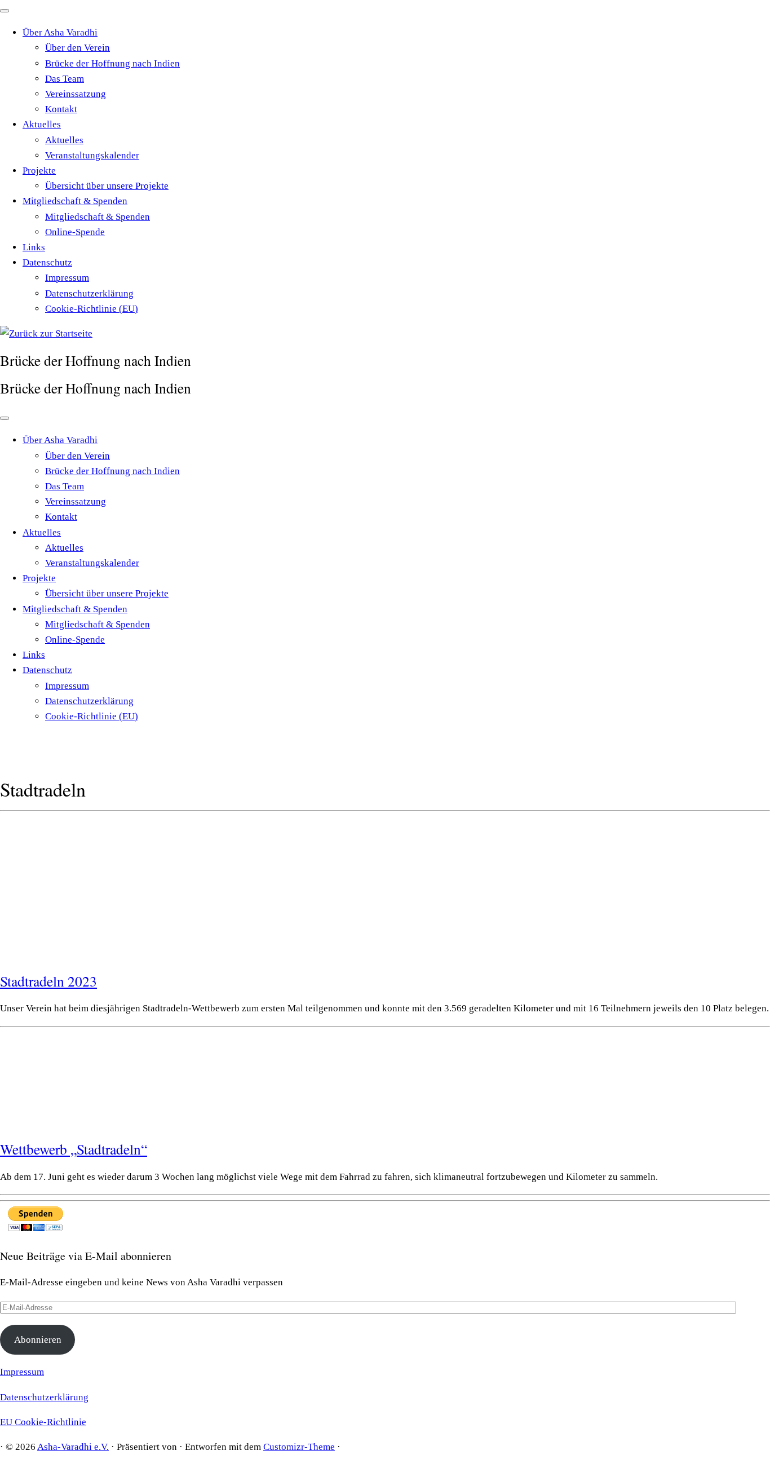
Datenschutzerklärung (89, 293)
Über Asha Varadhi (60, 32)
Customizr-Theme (299, 1446)
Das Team (64, 78)
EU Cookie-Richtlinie (43, 1422)
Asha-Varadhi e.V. (73, 1446)
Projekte (39, 170)
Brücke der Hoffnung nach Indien (112, 63)
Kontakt (61, 109)
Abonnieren (37, 1339)
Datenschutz (47, 262)
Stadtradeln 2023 (48, 980)
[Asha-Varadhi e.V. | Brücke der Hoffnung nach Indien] (46, 333)
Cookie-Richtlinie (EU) (91, 308)
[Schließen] (4, 10)
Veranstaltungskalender (92, 155)
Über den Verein (77, 47)
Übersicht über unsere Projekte (107, 185)
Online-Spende (75, 232)
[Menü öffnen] (4, 418)
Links (34, 247)
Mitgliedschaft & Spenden (75, 201)
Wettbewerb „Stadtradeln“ (73, 1148)
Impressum (67, 277)
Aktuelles (42, 124)
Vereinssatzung (75, 94)
